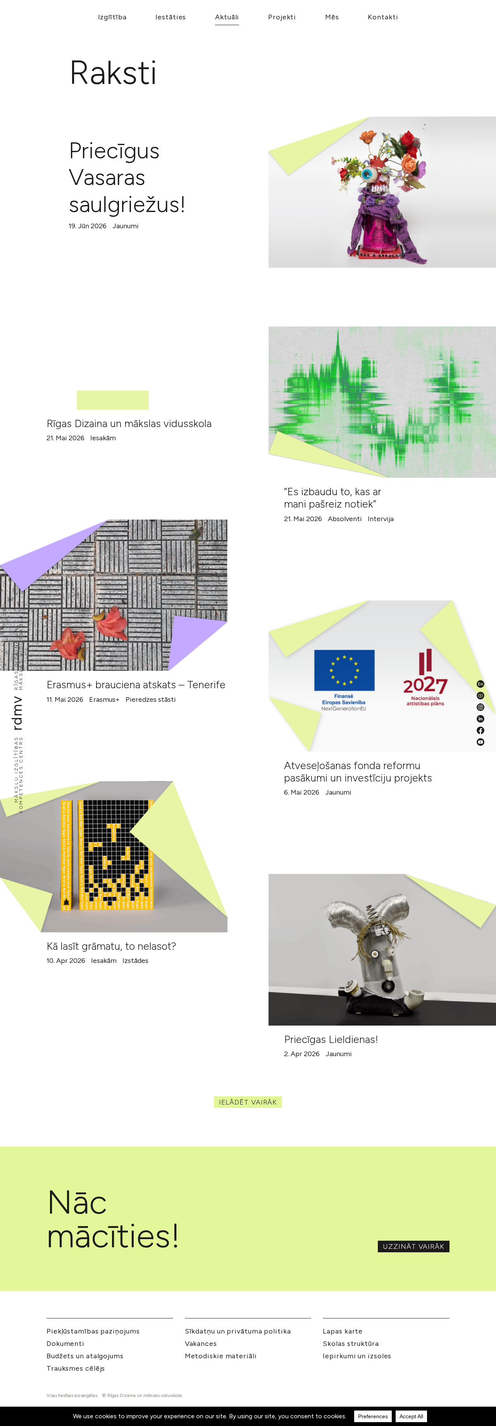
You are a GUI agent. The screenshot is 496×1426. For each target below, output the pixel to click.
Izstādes (135, 960)
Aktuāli (227, 17)
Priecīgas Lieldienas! (331, 1039)
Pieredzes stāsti (151, 699)
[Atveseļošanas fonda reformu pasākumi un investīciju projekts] (382, 676)
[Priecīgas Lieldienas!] (382, 949)
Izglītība (112, 17)
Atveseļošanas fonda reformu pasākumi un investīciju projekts (358, 771)
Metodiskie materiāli (221, 1356)
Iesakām (103, 438)
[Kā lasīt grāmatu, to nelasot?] (113, 856)
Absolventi (345, 519)
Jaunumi (125, 226)
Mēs (332, 17)
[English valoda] (480, 684)
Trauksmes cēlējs (75, 1368)
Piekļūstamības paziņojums (93, 1331)
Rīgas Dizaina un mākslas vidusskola (129, 423)
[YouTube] (480, 742)
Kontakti (383, 17)
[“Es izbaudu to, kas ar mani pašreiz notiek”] (382, 402)
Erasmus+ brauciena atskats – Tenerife (136, 684)
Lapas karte (343, 1331)
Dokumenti (65, 1343)
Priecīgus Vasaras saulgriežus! (127, 177)
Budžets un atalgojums (85, 1356)
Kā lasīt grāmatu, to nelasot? (111, 946)
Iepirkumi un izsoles (357, 1356)
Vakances (201, 1343)
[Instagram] (480, 707)
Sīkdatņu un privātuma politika (238, 1331)
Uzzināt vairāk (413, 1246)
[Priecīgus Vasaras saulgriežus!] (382, 192)
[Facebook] (480, 730)
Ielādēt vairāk (248, 1102)
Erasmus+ (104, 699)
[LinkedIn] (480, 719)
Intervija (381, 519)
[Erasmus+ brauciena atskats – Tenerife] (113, 595)
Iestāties (170, 17)
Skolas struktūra (351, 1343)
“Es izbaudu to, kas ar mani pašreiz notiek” (332, 497)
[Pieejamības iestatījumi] (480, 695)
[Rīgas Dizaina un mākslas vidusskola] (113, 334)
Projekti (282, 17)
